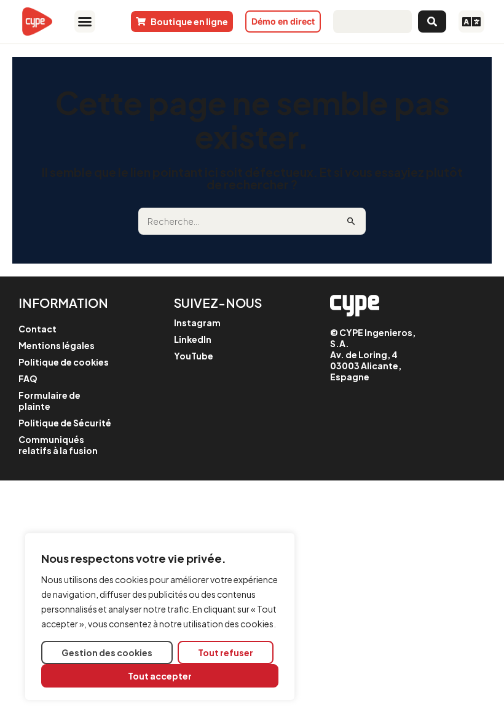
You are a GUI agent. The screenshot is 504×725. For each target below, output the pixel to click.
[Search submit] (432, 21)
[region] (160, 616)
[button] (84, 21)
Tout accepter (160, 675)
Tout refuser (225, 652)
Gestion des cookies (106, 652)
